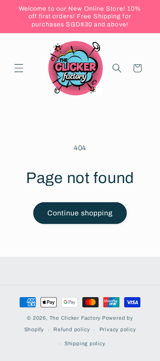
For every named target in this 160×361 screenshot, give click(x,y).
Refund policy (71, 329)
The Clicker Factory (75, 318)
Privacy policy (117, 329)
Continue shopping (80, 213)
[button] (19, 68)
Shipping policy (84, 344)
